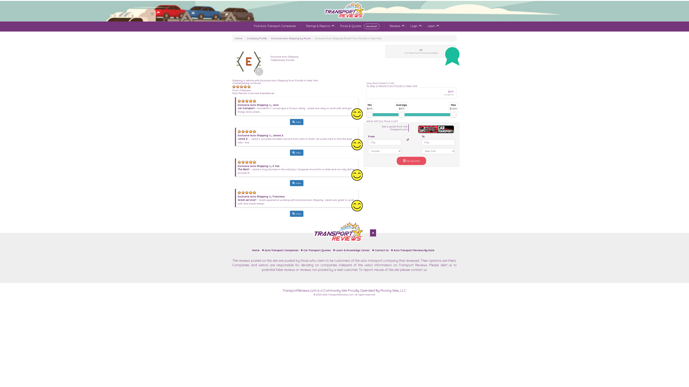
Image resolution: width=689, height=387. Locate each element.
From (371, 136)
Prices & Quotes (358, 26)
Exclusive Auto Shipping (284, 56)
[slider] (370, 114)
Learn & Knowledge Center (353, 250)
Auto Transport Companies (281, 250)
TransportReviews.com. (341, 294)
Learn (431, 26)
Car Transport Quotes (317, 250)
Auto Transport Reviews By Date (414, 250)
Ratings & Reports (318, 26)
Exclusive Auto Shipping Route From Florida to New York (348, 38)
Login (414, 26)
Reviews (395, 26)
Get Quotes (413, 161)
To (423, 136)
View (298, 122)
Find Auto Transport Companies (275, 26)
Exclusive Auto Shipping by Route (291, 38)
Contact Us (382, 250)
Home (238, 38)
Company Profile (257, 38)
